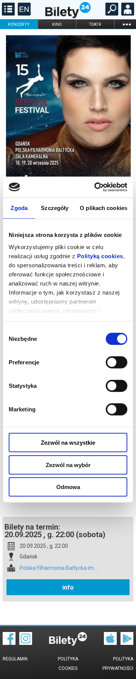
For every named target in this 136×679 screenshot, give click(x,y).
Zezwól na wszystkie (68, 442)
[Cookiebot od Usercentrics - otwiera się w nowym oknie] (96, 187)
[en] (23, 14)
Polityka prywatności (117, 663)
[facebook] (9, 643)
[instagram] (25, 643)
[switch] (116, 362)
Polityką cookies (100, 255)
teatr (95, 24)
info (68, 587)
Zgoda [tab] (19, 208)
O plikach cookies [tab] (103, 208)
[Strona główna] (68, 16)
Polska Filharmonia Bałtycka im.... (59, 568)
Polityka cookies (68, 663)
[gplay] (127, 643)
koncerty (18, 24)
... (126, 24)
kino (57, 24)
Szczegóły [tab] (54, 208)
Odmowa (68, 487)
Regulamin (15, 659)
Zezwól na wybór (68, 464)
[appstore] (110, 643)
